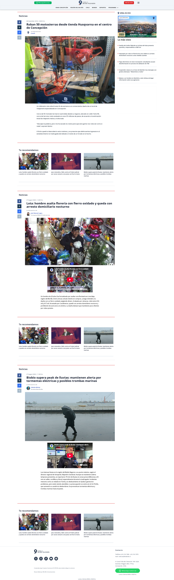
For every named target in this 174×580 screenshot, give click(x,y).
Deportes (103, 7)
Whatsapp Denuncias (44, 2)
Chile (88, 7)
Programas (112, 7)
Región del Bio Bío (77, 7)
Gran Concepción (62, 7)
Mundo (94, 7)
